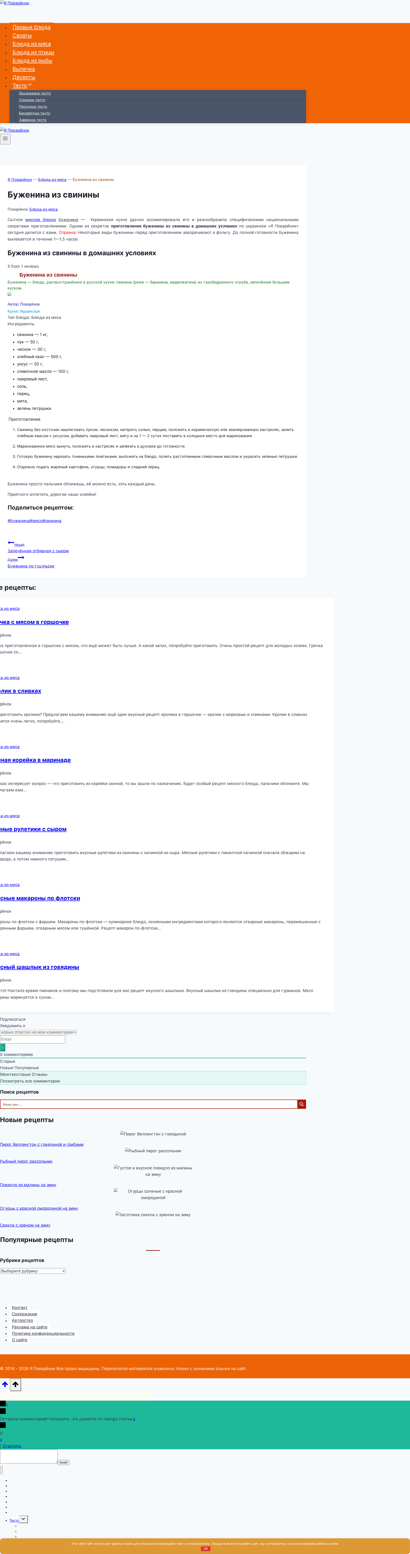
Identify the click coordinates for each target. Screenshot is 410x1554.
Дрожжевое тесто (35, 93)
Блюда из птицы (33, 52)
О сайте (19, 1339)
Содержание (24, 1314)
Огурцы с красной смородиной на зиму (39, 1208)
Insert (63, 1462)
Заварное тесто (33, 120)
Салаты (22, 35)
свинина (51, 520)
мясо (36, 520)
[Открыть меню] (5, 139)
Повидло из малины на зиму (28, 1184)
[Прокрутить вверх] (5, 1385)
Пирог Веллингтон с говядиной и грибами (42, 1144)
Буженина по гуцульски (31, 562)
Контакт (20, 1307)
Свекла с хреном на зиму (25, 1225)
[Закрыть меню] (1, 1470)
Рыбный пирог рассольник (26, 1161)
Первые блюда (32, 27)
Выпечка (24, 69)
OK (206, 1548)
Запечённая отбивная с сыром (38, 548)
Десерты (24, 77)
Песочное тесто (33, 106)
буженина (19, 520)
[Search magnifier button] (301, 1104)
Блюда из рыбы (32, 60)
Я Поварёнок (20, 179)
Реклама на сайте (29, 1327)
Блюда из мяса (32, 44)
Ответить (12, 1446)
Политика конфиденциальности (43, 1333)
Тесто (14, 1520)
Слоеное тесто (32, 100)
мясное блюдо (40, 219)
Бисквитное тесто (34, 113)
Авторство (22, 1320)
